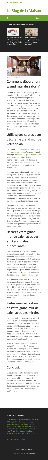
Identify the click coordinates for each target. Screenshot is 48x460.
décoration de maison (16, 152)
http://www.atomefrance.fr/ (16, 424)
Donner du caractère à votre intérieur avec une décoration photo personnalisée (14, 40)
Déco (8, 77)
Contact (23, 439)
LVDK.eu (9, 422)
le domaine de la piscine (25, 428)
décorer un (29, 154)
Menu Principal (15, 2)
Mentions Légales (13, 439)
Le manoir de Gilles (21, 426)
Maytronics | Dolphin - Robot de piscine (20, 433)
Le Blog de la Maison (24, 10)
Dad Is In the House (19, 422)
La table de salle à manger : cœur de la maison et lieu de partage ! (32, 40)
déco (24, 274)
